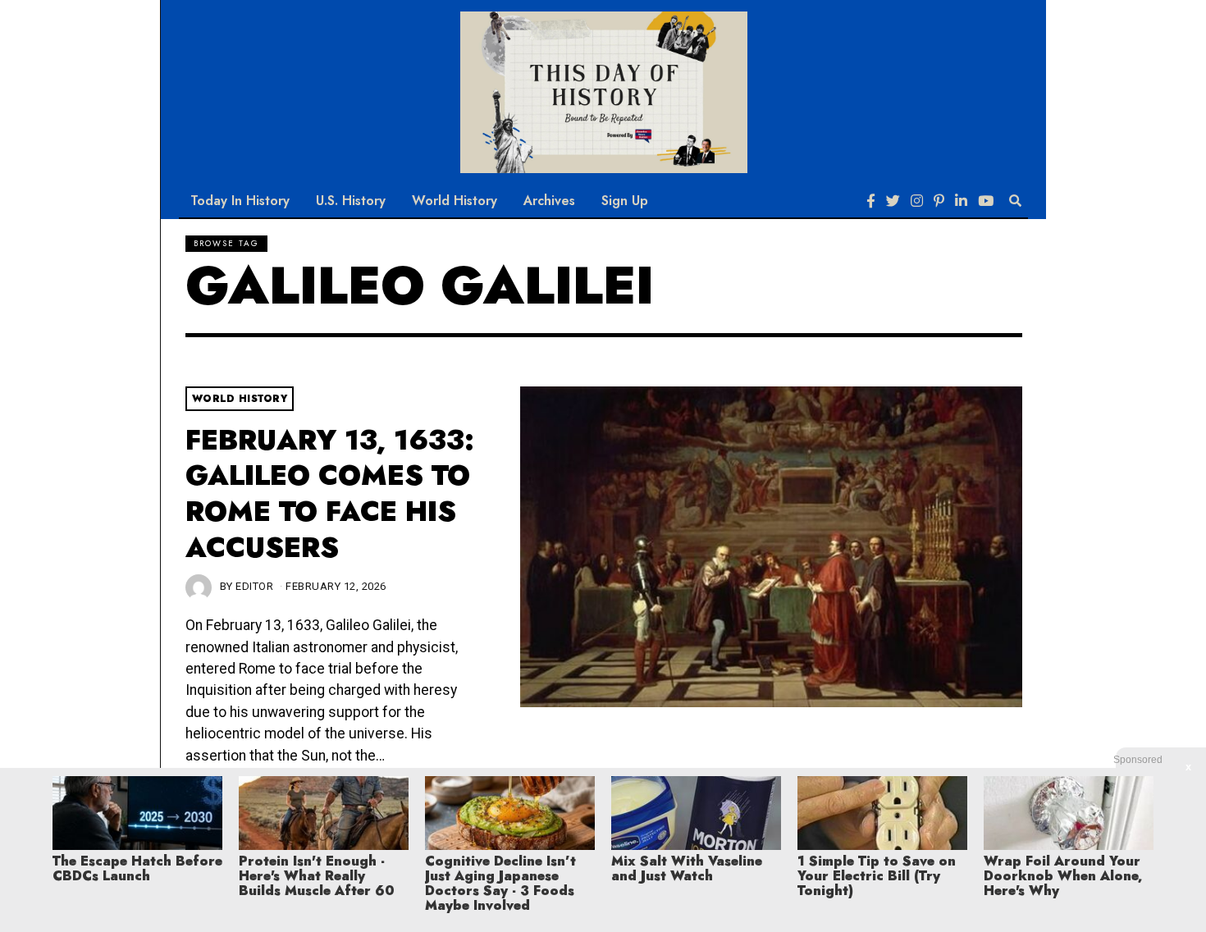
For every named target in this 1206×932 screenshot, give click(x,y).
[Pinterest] (939, 201)
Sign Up (624, 200)
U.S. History (351, 200)
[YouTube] (986, 201)
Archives (549, 200)
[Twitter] (893, 201)
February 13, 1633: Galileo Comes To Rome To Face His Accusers (329, 494)
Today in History (240, 200)
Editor (254, 586)
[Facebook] (870, 201)
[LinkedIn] (961, 201)
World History (454, 200)
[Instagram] (917, 201)
